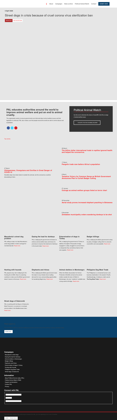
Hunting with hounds (10, 367)
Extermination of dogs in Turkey (14, 365)
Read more (17, 246)
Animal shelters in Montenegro (13, 359)
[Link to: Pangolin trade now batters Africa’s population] (65, 160)
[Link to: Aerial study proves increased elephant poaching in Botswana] (65, 198)
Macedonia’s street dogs (12, 354)
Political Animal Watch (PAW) (13, 380)
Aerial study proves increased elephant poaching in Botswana (87, 202)
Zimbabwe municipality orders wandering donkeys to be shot (87, 214)
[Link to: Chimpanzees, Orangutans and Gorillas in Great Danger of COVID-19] (29, 166)
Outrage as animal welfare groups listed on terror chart (84, 190)
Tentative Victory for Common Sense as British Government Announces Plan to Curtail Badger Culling (86, 177)
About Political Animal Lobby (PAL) (14, 378)
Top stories (7, 139)
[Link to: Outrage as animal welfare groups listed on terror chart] (65, 186)
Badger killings (9, 361)
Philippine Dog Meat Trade (12, 369)
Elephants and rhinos (11, 363)
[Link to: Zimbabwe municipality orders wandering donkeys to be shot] (65, 210)
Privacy (7, 386)
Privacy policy (13, 418)
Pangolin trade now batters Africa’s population (81, 164)
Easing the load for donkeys (12, 357)
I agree (6, 418)
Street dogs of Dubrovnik (12, 371)
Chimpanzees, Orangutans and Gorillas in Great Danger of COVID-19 (28, 171)
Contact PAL (8, 384)
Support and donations (11, 382)
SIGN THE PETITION (17, 20)
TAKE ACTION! (9, 20)
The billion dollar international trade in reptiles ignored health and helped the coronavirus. (87, 151)
